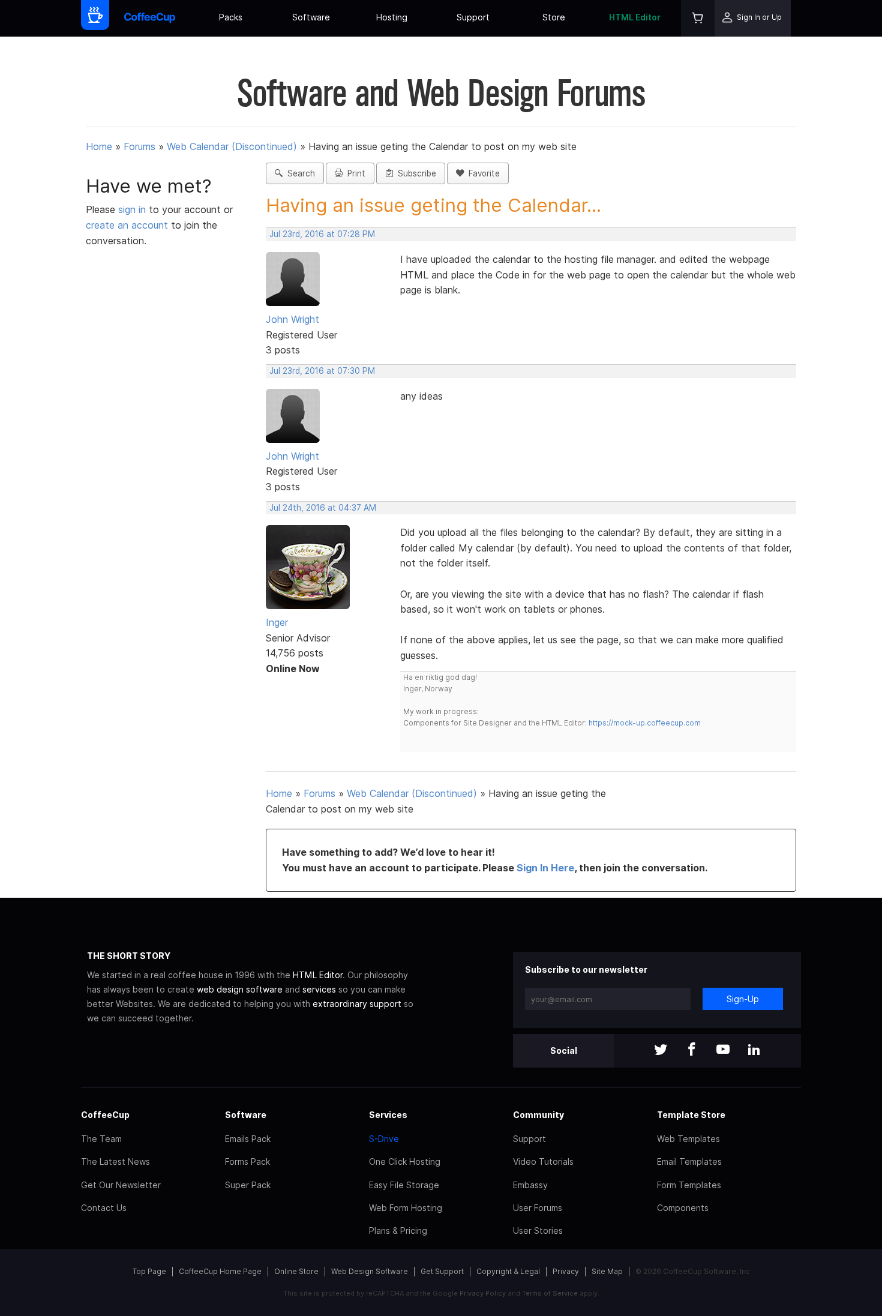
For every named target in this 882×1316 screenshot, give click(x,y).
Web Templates (688, 1139)
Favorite (482, 173)
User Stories (538, 1230)
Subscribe (414, 173)
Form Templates (689, 1185)
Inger (277, 622)
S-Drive (384, 1139)
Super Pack (248, 1185)
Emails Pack (248, 1139)
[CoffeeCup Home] (149, 18)
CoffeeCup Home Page (220, 1271)
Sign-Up (743, 999)
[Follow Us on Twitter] (660, 1050)
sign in (133, 209)
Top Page (149, 1271)
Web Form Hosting (405, 1208)
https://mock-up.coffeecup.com (645, 722)
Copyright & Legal (508, 1271)
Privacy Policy (483, 1293)
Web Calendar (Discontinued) (232, 146)
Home (99, 146)
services (319, 989)
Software (311, 17)
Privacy (566, 1271)
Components (683, 1208)
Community (538, 1115)
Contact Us (104, 1208)
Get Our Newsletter (121, 1185)
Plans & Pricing (398, 1230)
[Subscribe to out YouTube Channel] (723, 1050)
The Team (101, 1139)
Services (388, 1115)
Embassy (530, 1185)
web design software (240, 989)
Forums (139, 146)
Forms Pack (247, 1161)
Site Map (607, 1271)
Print (354, 173)
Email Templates (689, 1161)
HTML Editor (635, 17)
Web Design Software (369, 1271)
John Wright (292, 319)
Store (553, 17)
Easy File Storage (404, 1185)
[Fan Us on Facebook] (691, 1050)
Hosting (391, 17)
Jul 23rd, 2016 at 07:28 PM (322, 234)
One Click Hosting (404, 1161)
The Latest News (115, 1161)
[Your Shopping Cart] (698, 18)
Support (473, 17)
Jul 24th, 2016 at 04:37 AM (322, 507)
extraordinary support (357, 1004)
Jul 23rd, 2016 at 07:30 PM (322, 371)
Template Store (691, 1115)
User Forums (537, 1208)
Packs (230, 17)
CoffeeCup (105, 1115)
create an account (127, 225)
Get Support (442, 1271)
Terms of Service (550, 1293)
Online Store (296, 1271)
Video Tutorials (543, 1161)
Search (299, 173)
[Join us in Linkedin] (754, 1050)
